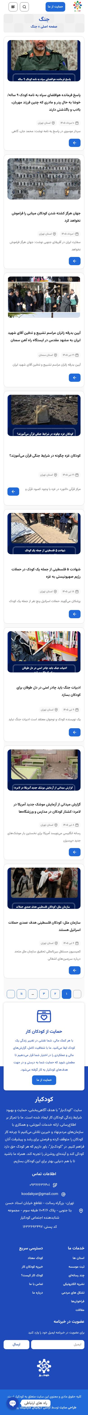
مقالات (80, 1310)
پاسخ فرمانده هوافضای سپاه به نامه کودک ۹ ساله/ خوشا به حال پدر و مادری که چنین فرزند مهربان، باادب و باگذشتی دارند (44, 102)
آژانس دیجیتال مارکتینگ (35, 1407)
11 (19, 993)
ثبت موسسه (76, 1266)
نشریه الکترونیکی (73, 1284)
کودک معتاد (35, 1258)
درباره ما (37, 1292)
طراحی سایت (68, 1407)
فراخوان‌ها (77, 1301)
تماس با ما (36, 1284)
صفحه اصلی (49, 26)
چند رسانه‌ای (76, 1275)
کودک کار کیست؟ (32, 1275)
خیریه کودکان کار (32, 1266)
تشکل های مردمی (73, 1292)
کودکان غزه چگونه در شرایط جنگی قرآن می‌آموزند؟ (45, 456)
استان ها (78, 1258)
